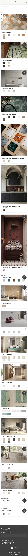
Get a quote (21, 527)
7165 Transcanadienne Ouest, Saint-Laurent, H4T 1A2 (8, 543)
